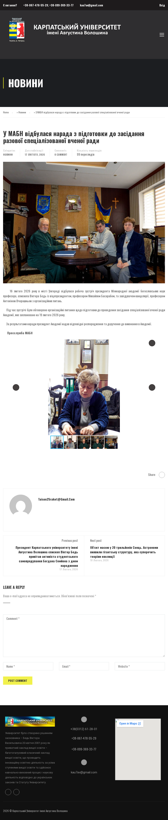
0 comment (60, 154)
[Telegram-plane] (16, 792)
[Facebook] (162, 475)
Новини (22, 112)
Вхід (162, 5)
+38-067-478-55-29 (84, 738)
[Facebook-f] (8, 792)
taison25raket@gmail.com (56, 499)
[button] (152, 343)
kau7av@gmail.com (91, 5)
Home (6, 112)
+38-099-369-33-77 (61, 5)
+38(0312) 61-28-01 (83, 729)
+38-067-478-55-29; (36, 5)
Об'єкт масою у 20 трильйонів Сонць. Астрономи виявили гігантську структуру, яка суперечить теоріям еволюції (124, 552)
